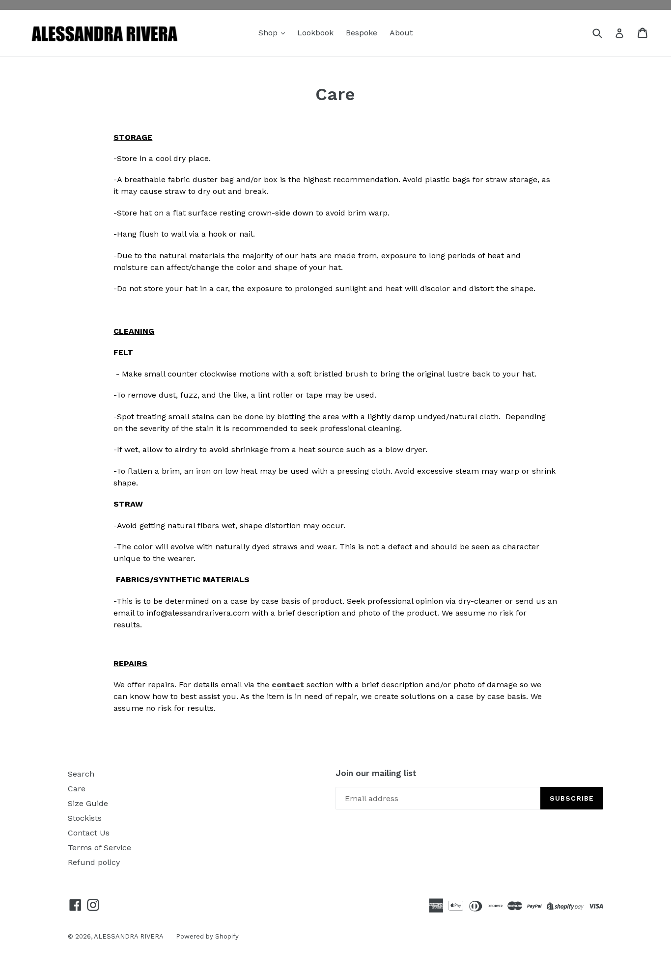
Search (81, 774)
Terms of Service (99, 847)
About (401, 32)
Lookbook (315, 32)
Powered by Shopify (207, 936)
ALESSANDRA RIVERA (129, 936)
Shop (269, 32)
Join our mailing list (376, 773)
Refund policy (94, 862)
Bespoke (361, 32)
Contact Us (89, 832)
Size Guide (88, 803)
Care (76, 788)
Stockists (85, 818)
